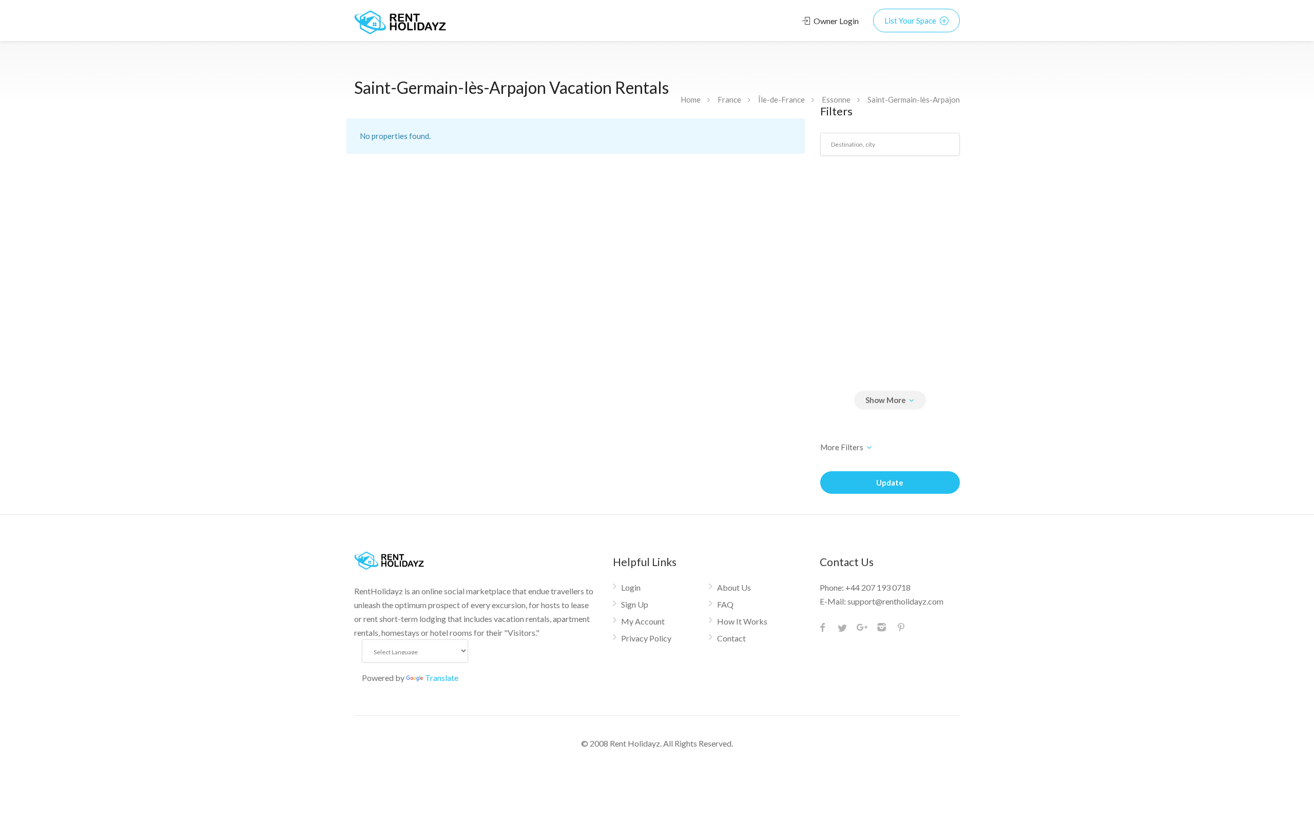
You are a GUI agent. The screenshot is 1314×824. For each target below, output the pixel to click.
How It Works (742, 621)
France (729, 99)
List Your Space (911, 20)
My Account (643, 621)
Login (631, 587)
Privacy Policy (646, 638)
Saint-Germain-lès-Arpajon (913, 99)
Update (889, 482)
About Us (734, 587)
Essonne (836, 99)
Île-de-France (781, 99)
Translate (441, 677)
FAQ (725, 604)
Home (691, 99)
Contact (731, 638)
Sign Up (634, 604)
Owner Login (835, 21)
